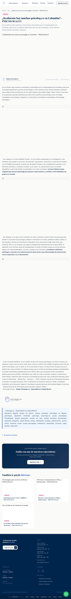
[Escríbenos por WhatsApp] (66, 594)
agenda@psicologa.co (43, 562)
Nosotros (35, 3)
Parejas (5, 14)
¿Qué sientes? (13, 3)
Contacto (50, 3)
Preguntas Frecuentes (45, 578)
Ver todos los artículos (10, 435)
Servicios (25, 3)
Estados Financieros (44, 584)
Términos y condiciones (62, 592)
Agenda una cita (62, 3)
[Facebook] (38, 571)
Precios (42, 3)
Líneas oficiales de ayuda (45, 581)
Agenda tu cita (34, 462)
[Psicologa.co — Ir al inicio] (4, 3)
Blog (9, 10)
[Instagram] (43, 571)
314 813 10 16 (40, 560)
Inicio (4, 10)
